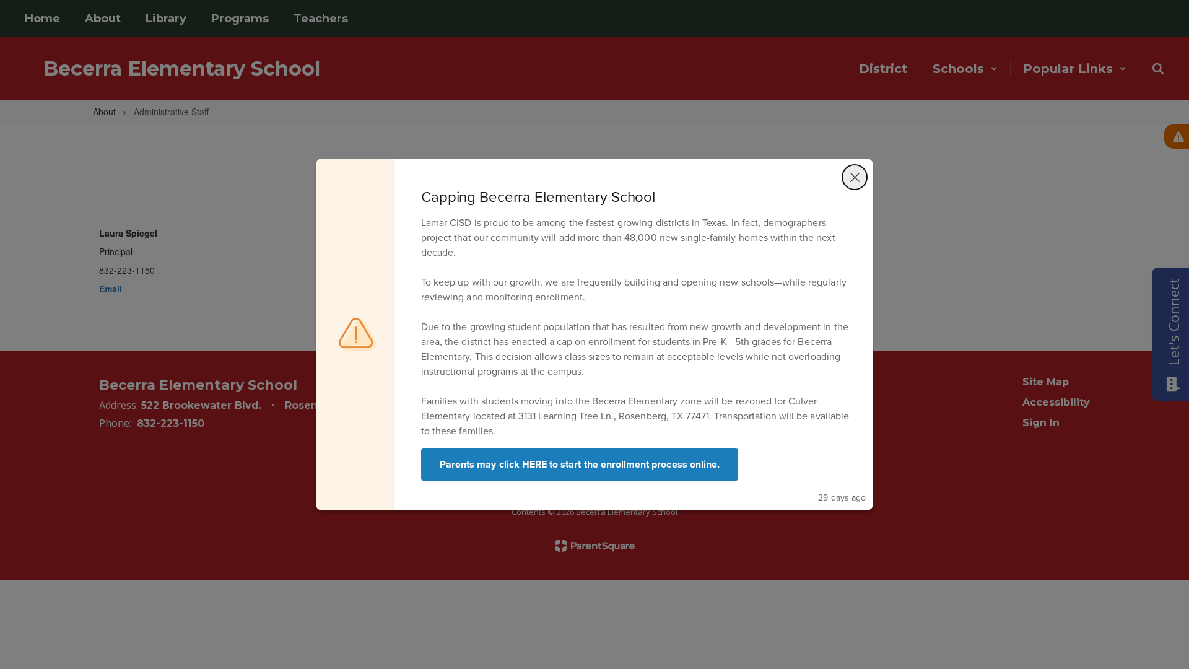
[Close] (854, 177)
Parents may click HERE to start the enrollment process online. (580, 464)
